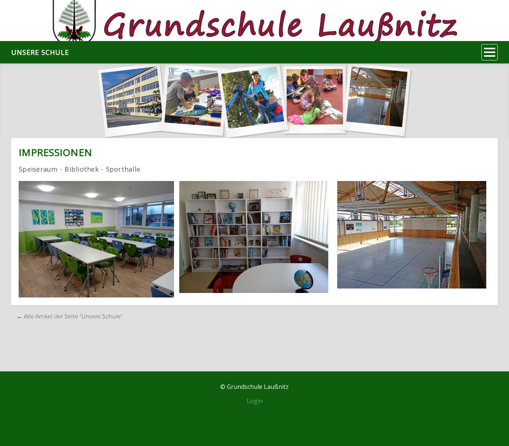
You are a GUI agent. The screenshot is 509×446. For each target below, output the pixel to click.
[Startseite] (254, 20)
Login (255, 401)
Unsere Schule (40, 52)
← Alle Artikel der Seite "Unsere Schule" (69, 316)
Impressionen (55, 152)
